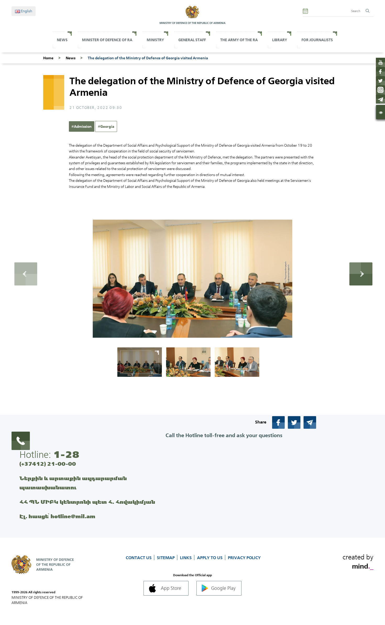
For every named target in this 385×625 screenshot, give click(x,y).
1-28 (66, 454)
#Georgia (106, 126)
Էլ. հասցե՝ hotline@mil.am (57, 516)
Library (279, 40)
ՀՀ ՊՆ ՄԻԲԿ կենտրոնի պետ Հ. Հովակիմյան (87, 502)
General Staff (192, 40)
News (62, 40)
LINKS (186, 557)
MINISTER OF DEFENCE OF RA (107, 40)
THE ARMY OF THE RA (239, 40)
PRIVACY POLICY (244, 557)
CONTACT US (139, 557)
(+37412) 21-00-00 (47, 463)
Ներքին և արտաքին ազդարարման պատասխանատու (73, 483)
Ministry (155, 40)
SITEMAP (166, 557)
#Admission (82, 126)
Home (48, 58)
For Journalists (317, 40)
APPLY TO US (210, 557)
